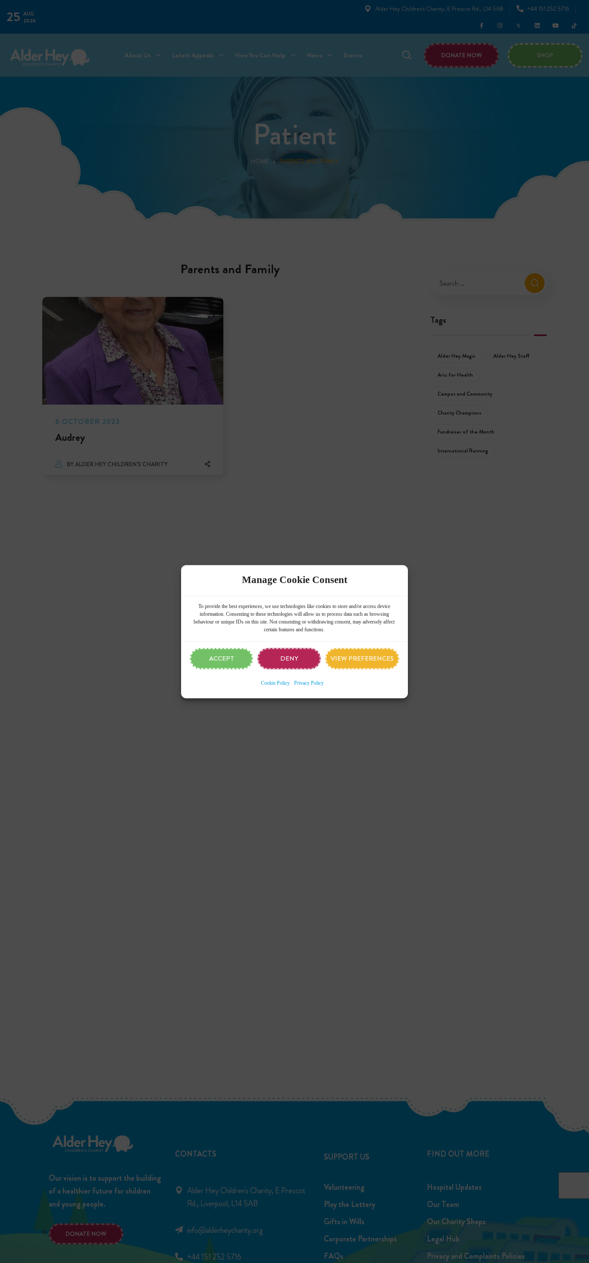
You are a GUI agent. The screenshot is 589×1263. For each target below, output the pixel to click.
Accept (221, 658)
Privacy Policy (309, 683)
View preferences (362, 658)
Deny (289, 658)
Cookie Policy (275, 683)
